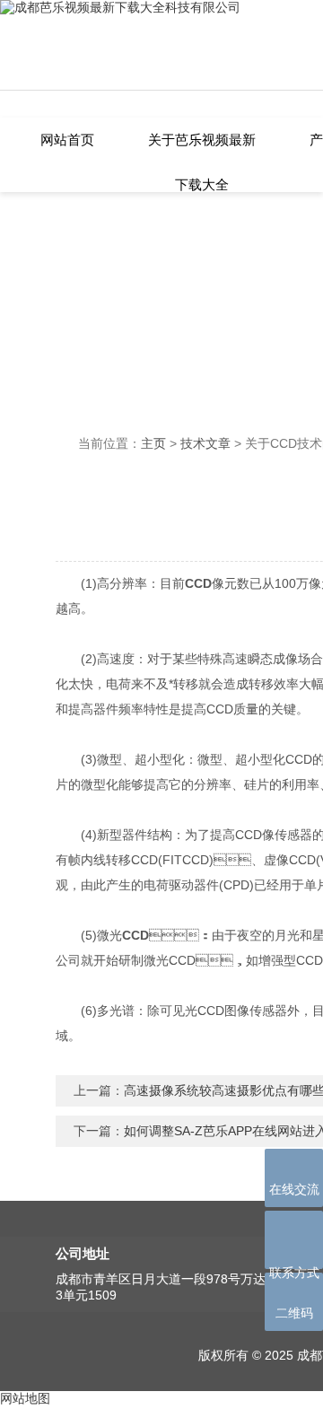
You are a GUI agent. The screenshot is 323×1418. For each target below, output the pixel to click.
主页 (153, 443)
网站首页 (67, 139)
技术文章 (205, 443)
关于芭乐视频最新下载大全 (202, 148)
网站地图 (25, 1398)
